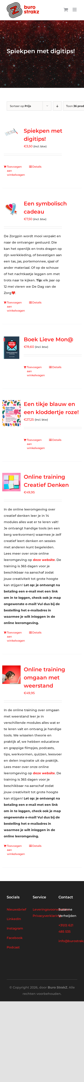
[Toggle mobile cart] (66, 9)
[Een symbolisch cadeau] (11, 209)
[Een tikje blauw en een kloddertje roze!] (11, 413)
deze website (44, 560)
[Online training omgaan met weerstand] (11, 674)
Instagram (15, 928)
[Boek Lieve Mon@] (11, 347)
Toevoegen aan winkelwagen (16, 170)
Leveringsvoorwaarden (51, 909)
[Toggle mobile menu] (75, 9)
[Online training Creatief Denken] (11, 482)
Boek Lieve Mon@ (48, 339)
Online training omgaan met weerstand (44, 677)
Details (36, 166)
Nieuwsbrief (16, 909)
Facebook (15, 938)
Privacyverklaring (47, 916)
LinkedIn (14, 919)
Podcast (13, 947)
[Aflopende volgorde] (57, 106)
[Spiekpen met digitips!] (11, 133)
